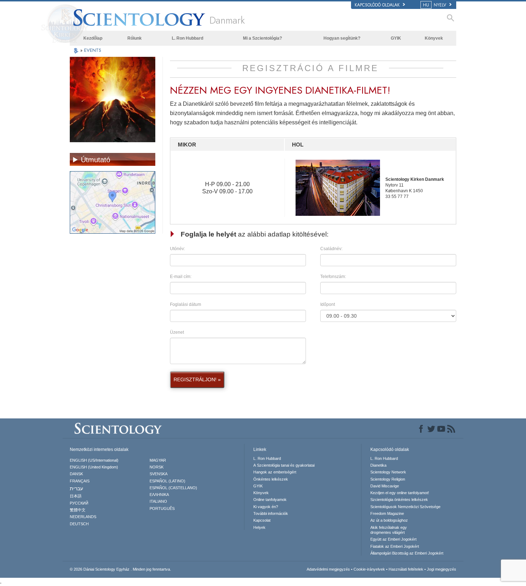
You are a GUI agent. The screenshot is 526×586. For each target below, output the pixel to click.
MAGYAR (158, 460)
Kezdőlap (92, 38)
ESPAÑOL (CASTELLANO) (173, 488)
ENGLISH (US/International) (94, 460)
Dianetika (378, 465)
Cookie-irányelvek (369, 569)
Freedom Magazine (387, 513)
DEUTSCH (79, 524)
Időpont (327, 304)
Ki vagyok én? (265, 507)
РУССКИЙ (79, 503)
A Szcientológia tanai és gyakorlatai (284, 465)
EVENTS (92, 50)
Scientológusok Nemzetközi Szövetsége (405, 507)
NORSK (157, 467)
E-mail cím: (180, 276)
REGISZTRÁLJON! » (197, 379)
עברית (76, 488)
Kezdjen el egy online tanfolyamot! (399, 493)
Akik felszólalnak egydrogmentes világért (388, 530)
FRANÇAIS (79, 481)
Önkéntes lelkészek (270, 479)
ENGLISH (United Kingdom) (94, 467)
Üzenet (177, 332)
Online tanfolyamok (270, 499)
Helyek (259, 527)
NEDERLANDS (83, 517)
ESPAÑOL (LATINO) (167, 481)
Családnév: (331, 248)
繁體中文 (78, 510)
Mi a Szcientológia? (262, 38)
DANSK (76, 474)
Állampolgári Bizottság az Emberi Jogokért (406, 553)
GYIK (396, 38)
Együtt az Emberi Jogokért (393, 539)
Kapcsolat (262, 520)
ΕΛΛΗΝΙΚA (159, 494)
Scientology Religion (387, 479)
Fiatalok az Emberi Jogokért (394, 546)
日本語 (76, 496)
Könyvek (434, 38)
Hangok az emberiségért (274, 472)
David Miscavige (384, 486)
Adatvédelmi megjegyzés (328, 569)
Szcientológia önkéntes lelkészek (399, 499)
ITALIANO (158, 501)
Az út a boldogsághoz (389, 520)
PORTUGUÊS (162, 508)
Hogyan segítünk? (341, 38)
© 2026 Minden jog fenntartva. (120, 569)
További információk (270, 513)
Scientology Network (388, 472)
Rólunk (134, 38)
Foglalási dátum (185, 304)
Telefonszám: (333, 276)
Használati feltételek (406, 569)
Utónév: (177, 248)
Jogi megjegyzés (441, 569)
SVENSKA (158, 474)
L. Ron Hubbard (187, 38)
